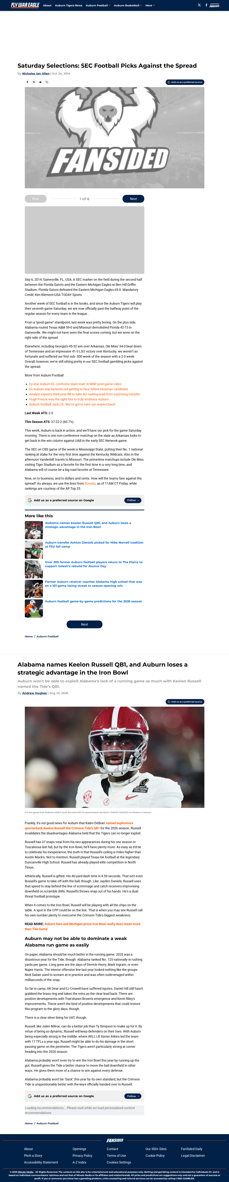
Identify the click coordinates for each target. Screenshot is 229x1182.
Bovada (90, 483)
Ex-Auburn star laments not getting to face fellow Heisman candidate (78, 389)
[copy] (46, 82)
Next (133, 199)
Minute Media (25, 1172)
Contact (112, 1149)
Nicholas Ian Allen (36, 73)
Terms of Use (116, 1156)
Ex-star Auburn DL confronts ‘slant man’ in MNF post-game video (75, 384)
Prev (35, 199)
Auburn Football (47, 636)
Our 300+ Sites (156, 1149)
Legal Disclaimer (193, 1156)
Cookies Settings (119, 1162)
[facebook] (206, 5)
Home (29, 636)
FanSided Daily (191, 1149)
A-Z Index (79, 1162)
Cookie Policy (155, 1156)
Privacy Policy (82, 1156)
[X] (199, 5)
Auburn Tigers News (68, 5)
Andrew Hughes (34, 693)
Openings (79, 1149)
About (47, 5)
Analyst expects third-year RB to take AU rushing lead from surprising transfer (84, 394)
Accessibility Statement (41, 1162)
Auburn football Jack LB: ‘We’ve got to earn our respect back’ (72, 404)
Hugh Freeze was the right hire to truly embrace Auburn (69, 399)
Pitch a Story (33, 1156)
